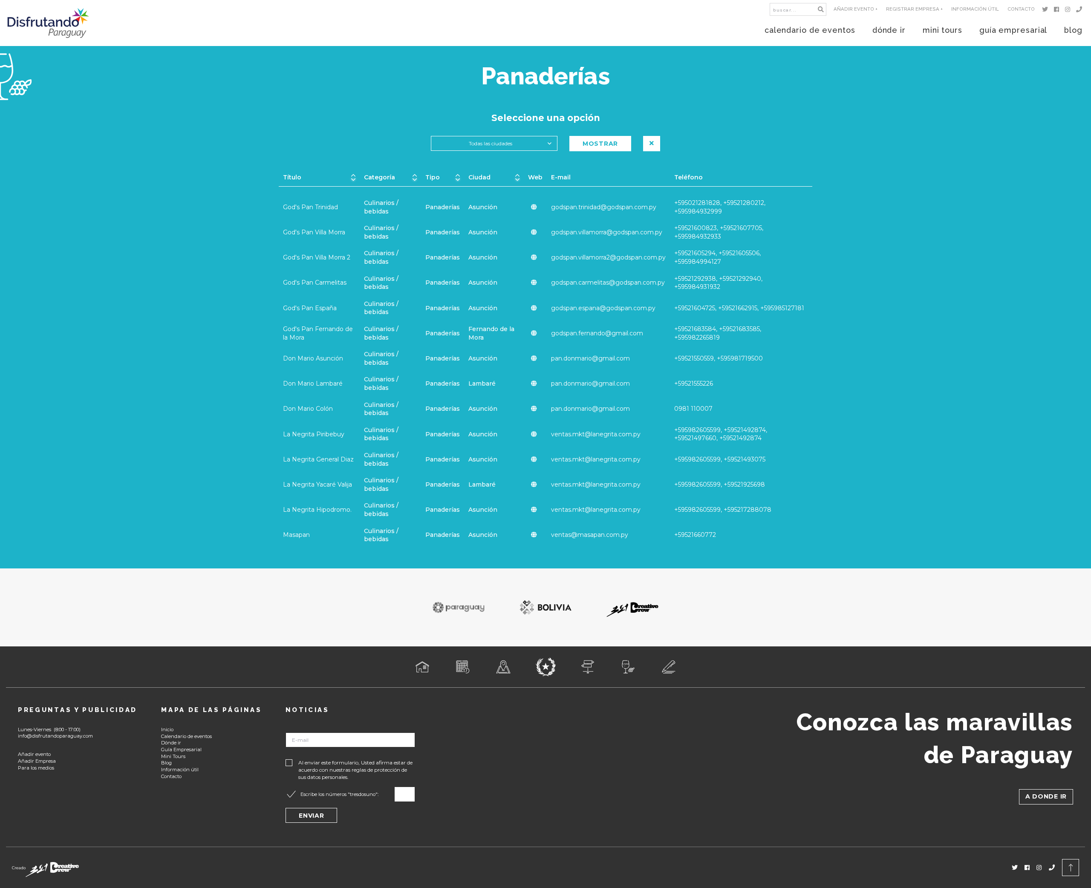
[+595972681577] (1080, 9)
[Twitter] (1046, 9)
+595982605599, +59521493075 (719, 459)
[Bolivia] (545, 607)
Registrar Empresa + (914, 9)
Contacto (1021, 9)
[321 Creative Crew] (632, 607)
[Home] (422, 666)
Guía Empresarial (181, 749)
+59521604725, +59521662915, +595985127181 (739, 308)
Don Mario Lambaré (313, 383)
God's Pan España (310, 308)
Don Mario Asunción (313, 358)
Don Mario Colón (308, 408)
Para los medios (36, 768)
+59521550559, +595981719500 (718, 358)
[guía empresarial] (628, 666)
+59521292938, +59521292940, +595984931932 (718, 283)
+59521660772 (695, 535)
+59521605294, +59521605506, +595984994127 (717, 257)
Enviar (311, 815)
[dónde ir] (503, 666)
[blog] (669, 666)
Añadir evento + (855, 9)
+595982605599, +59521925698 (719, 484)
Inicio (167, 729)
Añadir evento (34, 754)
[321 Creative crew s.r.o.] (52, 867)
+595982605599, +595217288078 (722, 509)
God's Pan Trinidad (310, 207)
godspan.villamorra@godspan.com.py (606, 232)
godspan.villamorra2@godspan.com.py (608, 257)
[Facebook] (1058, 9)
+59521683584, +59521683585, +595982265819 (717, 333)
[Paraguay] (458, 607)
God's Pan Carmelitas (314, 282)
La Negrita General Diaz (318, 459)
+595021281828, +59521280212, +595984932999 (719, 207)
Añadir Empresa (37, 761)
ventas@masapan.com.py (589, 535)
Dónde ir (171, 743)
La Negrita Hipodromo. (317, 509)
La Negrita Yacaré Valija (317, 484)
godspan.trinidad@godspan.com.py (603, 207)
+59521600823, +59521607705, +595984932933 (718, 232)
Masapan (296, 535)
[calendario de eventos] (463, 666)
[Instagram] (1069, 9)
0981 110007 (693, 408)
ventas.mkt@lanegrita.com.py (596, 434)
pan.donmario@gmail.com (590, 358)
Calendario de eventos (186, 736)
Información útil (975, 9)
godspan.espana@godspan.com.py (603, 308)
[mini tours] (588, 666)
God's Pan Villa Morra (314, 232)
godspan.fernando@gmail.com (597, 333)
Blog (166, 763)
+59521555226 (693, 383)
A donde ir (1046, 796)
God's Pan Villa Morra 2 (316, 257)
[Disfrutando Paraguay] (48, 23)
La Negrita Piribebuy (313, 434)
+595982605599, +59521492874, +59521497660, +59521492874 (720, 434)
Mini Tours (173, 756)
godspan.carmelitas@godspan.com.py (608, 282)
